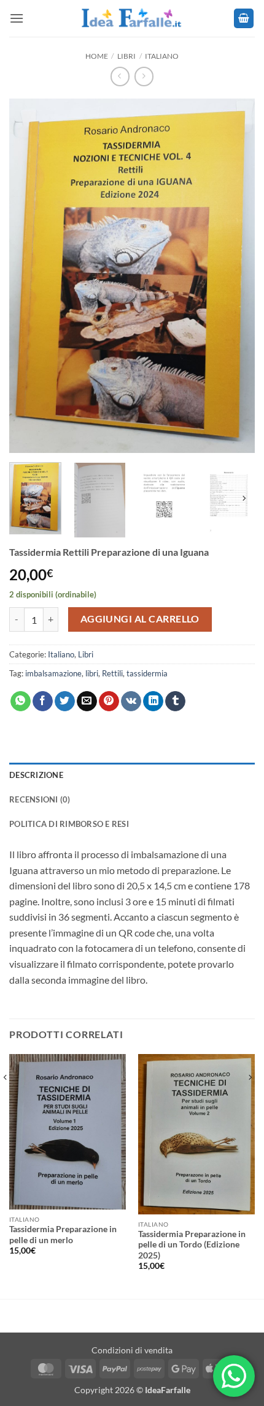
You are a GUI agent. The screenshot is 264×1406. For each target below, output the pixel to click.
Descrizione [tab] (36, 775)
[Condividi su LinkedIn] (153, 701)
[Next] (234, 254)
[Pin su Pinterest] (109, 701)
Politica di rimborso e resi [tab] (69, 824)
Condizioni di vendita (132, 1350)
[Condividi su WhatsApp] (20, 701)
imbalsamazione (53, 673)
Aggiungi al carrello (140, 618)
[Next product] (120, 76)
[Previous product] (143, 76)
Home (96, 56)
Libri (126, 56)
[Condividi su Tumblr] (175, 701)
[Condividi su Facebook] (43, 701)
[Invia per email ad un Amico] (87, 701)
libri (91, 673)
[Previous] (29, 254)
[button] (16, 18)
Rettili (112, 673)
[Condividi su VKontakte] (131, 701)
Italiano (162, 56)
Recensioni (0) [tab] (40, 799)
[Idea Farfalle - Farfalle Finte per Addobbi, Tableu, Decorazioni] (132, 18)
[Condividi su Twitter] (65, 701)
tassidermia (147, 673)
